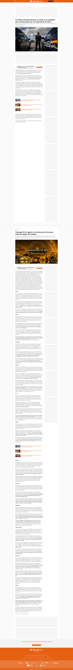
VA (24, 1)
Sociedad (39, 655)
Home (16, 228)
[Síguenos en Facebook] (20, 1)
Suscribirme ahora (36, 645)
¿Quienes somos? (25, 658)
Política (32, 655)
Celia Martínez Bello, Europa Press (19, 26)
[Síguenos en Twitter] (21, 1)
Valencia (26, 655)
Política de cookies (42, 658)
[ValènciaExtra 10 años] (36, 1)
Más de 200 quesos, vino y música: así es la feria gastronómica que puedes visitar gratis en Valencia (31, 105)
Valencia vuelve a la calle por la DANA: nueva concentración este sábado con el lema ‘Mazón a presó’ (31, 109)
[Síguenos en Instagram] (22, 1)
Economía (35, 655)
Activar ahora (39, 67)
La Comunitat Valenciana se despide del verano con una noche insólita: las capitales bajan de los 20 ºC (31, 100)
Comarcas (29, 655)
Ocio (17, 228)
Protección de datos (35, 658)
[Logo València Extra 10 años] (36, 650)
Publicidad (47, 658)
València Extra (17, 238)
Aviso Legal (30, 658)
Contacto (21, 658)
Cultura (42, 655)
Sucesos (16, 17)
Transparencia (51, 658)
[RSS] (23, 1)
